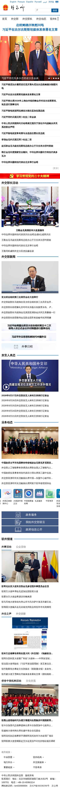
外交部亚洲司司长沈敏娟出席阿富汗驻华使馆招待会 (26, 483)
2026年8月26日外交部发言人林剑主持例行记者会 (25, 400)
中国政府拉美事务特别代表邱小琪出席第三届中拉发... (27, 473)
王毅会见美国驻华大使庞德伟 (30, 230)
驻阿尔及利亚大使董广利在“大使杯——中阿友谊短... (27, 658)
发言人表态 (8, 355)
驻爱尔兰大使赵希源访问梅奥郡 (17, 596)
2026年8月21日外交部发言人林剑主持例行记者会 (25, 416)
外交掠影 (21, 613)
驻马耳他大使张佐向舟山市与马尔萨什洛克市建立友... (27, 602)
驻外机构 (37, 757)
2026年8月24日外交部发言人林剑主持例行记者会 (25, 411)
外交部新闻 (8, 256)
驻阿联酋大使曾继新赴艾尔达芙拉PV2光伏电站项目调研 (28, 741)
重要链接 (8, 767)
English (13, 2)
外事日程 (27, 346)
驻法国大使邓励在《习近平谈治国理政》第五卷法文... (27, 663)
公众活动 (21, 546)
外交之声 (6, 613)
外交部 (14, 19)
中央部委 (8, 757)
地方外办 (8, 762)
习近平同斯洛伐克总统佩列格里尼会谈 (22, 78)
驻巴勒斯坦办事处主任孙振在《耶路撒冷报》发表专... (27, 669)
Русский (38, 2)
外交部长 (27, 19)
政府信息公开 (34, 529)
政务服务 (31, 514)
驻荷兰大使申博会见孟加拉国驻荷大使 (20, 591)
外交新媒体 (38, 762)
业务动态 (7, 422)
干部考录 (37, 767)
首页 (4, 19)
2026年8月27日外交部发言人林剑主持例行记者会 (25, 395)
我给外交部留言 (35, 522)
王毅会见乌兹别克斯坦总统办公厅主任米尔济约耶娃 (26, 240)
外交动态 (41, 19)
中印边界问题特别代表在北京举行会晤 (20, 162)
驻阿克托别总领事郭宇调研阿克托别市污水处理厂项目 (27, 736)
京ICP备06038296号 (39, 785)
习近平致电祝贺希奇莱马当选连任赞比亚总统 (23, 133)
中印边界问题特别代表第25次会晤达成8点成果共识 (26, 234)
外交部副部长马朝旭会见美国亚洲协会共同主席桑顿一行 (28, 312)
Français (21, 2)
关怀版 (51, 2)
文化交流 (31, 680)
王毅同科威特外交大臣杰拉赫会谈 (18, 251)
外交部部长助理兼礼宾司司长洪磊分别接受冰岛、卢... (27, 307)
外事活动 (6, 546)
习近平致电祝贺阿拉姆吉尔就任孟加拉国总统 (23, 110)
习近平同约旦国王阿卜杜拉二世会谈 (19, 117)
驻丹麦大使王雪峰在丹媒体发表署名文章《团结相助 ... (28, 674)
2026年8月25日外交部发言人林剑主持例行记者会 (25, 405)
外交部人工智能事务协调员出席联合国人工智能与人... (27, 467)
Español (29, 2)
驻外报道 (7, 539)
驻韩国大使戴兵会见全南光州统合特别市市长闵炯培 (26, 607)
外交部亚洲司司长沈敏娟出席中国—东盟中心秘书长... (27, 478)
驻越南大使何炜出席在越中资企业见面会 (21, 730)
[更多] (55, 168)
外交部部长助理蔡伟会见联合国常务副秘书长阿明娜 (26, 317)
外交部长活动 (10, 182)
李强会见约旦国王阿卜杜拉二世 (17, 139)
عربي (45, 2)
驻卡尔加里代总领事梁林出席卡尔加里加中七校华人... (27, 725)
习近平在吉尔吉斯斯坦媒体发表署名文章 (30, 26)
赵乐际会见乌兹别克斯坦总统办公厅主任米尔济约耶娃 (27, 146)
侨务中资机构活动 (11, 680)
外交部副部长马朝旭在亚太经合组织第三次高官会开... (27, 302)
